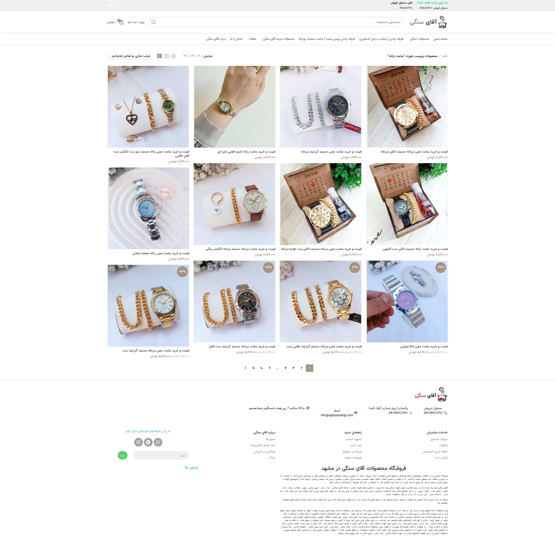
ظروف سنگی (429, 520)
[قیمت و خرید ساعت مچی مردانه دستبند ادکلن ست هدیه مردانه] (321, 204)
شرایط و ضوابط (352, 451)
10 (261, 368)
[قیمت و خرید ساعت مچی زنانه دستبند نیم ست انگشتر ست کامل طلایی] (148, 107)
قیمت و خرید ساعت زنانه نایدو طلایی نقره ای (246, 151)
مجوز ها (270, 439)
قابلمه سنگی (358, 526)
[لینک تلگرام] (110, 5)
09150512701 (426, 8)
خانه (445, 56)
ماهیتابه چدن (435, 494)
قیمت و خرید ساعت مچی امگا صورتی (424, 346)
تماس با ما (441, 457)
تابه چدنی (412, 494)
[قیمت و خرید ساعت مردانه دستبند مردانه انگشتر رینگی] (235, 204)
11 (253, 368)
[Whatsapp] (158, 442)
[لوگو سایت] (428, 22)
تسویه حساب (353, 439)
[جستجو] (154, 22)
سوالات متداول (439, 439)
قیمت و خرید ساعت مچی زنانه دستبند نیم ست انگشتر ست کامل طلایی (151, 153)
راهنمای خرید (353, 432)
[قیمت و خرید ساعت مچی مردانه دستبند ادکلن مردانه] (407, 107)
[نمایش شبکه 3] (167, 56)
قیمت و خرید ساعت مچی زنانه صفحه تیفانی (161, 253)
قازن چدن (423, 494)
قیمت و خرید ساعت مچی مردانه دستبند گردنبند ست (155, 350)
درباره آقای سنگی (264, 432)
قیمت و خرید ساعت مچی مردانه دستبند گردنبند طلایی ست (324, 346)
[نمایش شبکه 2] (173, 56)
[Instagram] (138, 442)
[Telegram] (148, 442)
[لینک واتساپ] (115, 5)
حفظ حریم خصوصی (435, 451)
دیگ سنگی (325, 487)
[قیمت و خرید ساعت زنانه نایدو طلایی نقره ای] (235, 107)
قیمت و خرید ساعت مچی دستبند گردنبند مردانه (331, 151)
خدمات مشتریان (437, 432)
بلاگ (272, 457)
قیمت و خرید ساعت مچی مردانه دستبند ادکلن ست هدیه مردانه (321, 249)
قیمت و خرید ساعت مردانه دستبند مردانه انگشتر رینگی (240, 249)
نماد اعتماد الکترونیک (262, 445)
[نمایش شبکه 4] (159, 56)
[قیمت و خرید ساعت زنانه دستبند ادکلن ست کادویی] (407, 204)
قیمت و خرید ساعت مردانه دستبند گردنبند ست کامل (242, 346)
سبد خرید (356, 445)
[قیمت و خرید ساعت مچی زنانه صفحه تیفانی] (148, 208)
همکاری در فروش (264, 451)
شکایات (443, 445)
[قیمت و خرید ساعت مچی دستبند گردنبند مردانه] (321, 107)
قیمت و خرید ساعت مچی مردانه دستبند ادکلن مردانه (414, 151)
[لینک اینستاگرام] (120, 5)
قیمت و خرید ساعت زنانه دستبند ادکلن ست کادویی (415, 249)
